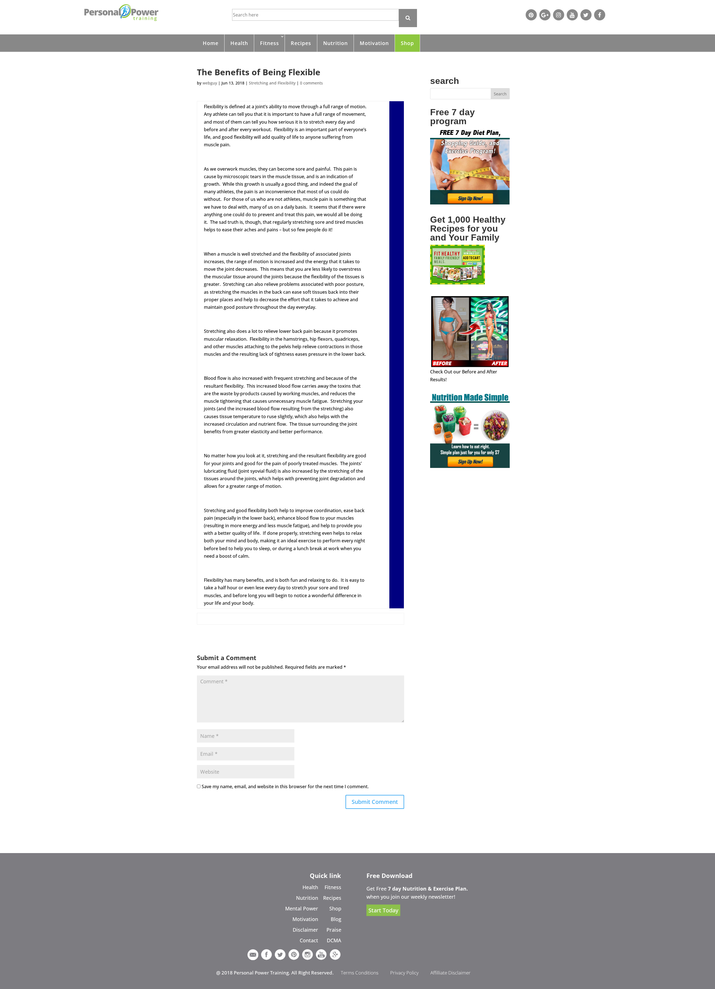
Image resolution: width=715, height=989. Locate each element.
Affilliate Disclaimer (450, 972)
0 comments (311, 83)
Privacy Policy (404, 972)
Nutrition (335, 43)
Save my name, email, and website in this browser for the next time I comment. (285, 786)
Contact (309, 940)
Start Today (383, 910)
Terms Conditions (359, 972)
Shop (407, 43)
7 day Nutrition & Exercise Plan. (428, 888)
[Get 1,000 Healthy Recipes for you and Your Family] (457, 283)
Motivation (374, 43)
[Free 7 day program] (470, 203)
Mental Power (301, 908)
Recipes (301, 43)
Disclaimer (305, 929)
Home (210, 43)
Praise (333, 929)
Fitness (269, 43)
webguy (209, 83)
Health (239, 43)
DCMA (334, 940)
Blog (336, 919)
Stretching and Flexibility (272, 83)
